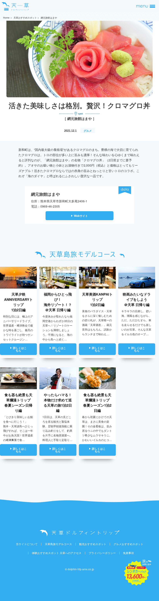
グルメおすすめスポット (128, 544)
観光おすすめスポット (92, 544)
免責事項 (128, 553)
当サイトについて (27, 544)
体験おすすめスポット (45, 553)
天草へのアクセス (70, 553)
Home (6, 17)
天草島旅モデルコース (58, 544)
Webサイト (81, 216)
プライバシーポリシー (102, 553)
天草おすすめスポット (25, 17)
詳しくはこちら (20, 349)
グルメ (88, 131)
